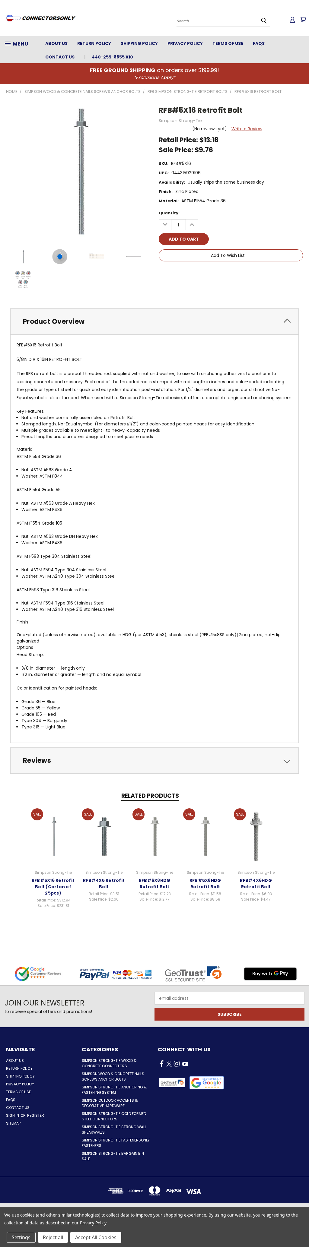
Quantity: (169, 213)
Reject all (53, 1237)
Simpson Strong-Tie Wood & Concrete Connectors (109, 1063)
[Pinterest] (204, 273)
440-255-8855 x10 (112, 57)
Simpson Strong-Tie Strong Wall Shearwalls (114, 1129)
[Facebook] (163, 273)
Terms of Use (227, 43)
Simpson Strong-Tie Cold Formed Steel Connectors (114, 1116)
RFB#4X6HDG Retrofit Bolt (256, 883)
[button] (206, 1082)
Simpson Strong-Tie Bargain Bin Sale (113, 1156)
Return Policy (94, 43)
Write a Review (246, 129)
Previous (299, 1228)
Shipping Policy (139, 43)
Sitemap (13, 1123)
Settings (21, 1237)
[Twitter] (194, 273)
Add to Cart (53, 835)
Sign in (13, 1115)
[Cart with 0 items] (303, 20)
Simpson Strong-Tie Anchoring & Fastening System (114, 1089)
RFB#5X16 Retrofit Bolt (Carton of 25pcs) (53, 886)
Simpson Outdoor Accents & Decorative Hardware (110, 1103)
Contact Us (60, 57)
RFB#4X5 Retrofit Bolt (104, 883)
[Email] (173, 273)
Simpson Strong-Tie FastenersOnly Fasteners (116, 1143)
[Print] (184, 273)
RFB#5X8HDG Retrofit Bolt (205, 883)
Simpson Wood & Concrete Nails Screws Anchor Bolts (113, 1076)
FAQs (259, 43)
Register (35, 1115)
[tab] (154, 321)
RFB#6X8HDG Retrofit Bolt (154, 883)
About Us (56, 43)
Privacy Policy (185, 43)
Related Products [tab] (150, 796)
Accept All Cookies (95, 1237)
